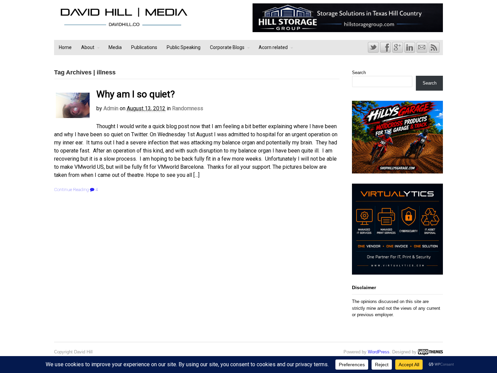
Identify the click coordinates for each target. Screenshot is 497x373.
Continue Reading (71, 189)
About (87, 47)
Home (65, 47)
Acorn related (273, 47)
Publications (144, 47)
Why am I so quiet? (135, 94)
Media (115, 47)
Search (359, 72)
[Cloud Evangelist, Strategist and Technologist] (123, 26)
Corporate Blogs (227, 47)
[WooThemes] (430, 351)
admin (110, 108)
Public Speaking (183, 47)
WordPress (378, 351)
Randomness (187, 108)
